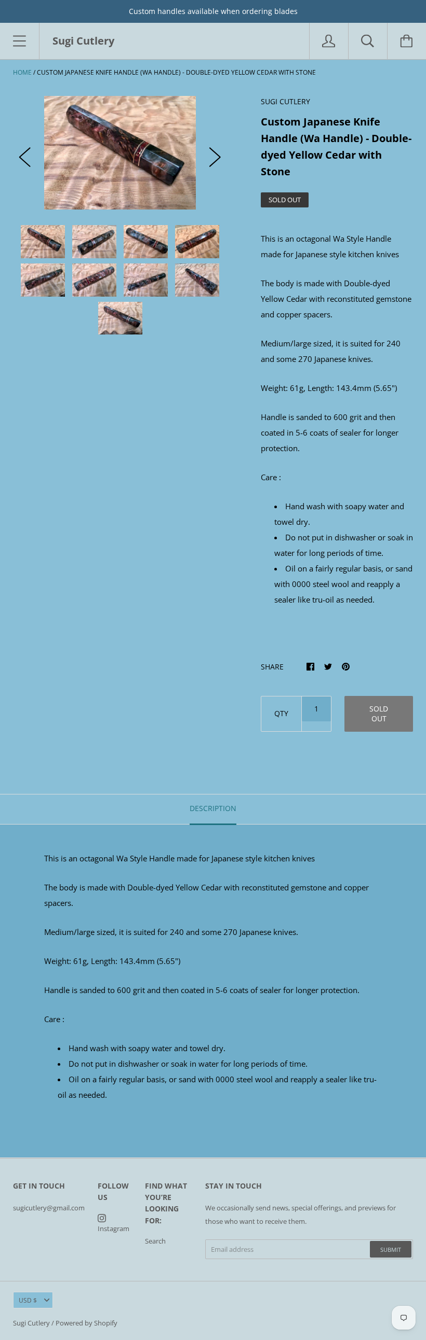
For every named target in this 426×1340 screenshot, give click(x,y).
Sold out (378, 713)
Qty (281, 713)
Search (155, 1241)
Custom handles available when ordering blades (213, 11)
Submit (390, 1249)
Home (22, 72)
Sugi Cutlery (31, 1323)
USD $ (28, 1300)
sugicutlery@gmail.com (49, 1207)
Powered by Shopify (86, 1323)
